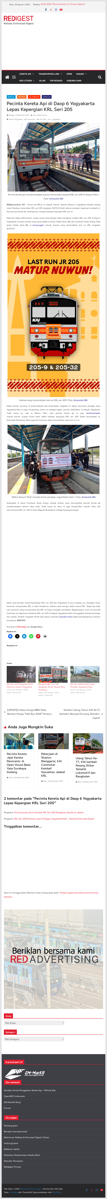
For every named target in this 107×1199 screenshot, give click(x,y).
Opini (69, 73)
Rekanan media (12, 1149)
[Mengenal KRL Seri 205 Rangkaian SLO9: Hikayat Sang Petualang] (53, 674)
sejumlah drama (65, 616)
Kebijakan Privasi (12, 1167)
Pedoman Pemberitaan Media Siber (22, 1155)
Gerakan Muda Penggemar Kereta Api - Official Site (30, 1090)
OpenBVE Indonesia (14, 1096)
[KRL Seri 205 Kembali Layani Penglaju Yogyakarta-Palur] (84, 674)
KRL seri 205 (41, 119)
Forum (7, 1108)
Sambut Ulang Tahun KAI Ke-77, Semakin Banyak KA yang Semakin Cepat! (79, 714)
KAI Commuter (34, 97)
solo (49, 119)
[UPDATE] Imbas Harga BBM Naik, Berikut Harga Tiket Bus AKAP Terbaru (29, 712)
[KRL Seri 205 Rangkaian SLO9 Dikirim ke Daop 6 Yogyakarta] (21, 674)
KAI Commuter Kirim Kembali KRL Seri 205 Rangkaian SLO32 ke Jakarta (49, 812)
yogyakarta (56, 119)
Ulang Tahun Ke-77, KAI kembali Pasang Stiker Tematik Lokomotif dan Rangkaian (87, 767)
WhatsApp (21, 627)
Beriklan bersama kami (15, 1132)
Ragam (80, 73)
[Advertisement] (53, 49)
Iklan (42, 80)
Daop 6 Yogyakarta (16, 119)
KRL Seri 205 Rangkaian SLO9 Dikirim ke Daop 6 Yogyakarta (20, 685)
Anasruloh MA (56, 198)
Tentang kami (10, 1126)
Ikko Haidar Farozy (40, 115)
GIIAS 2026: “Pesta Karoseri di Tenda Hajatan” (63, 4)
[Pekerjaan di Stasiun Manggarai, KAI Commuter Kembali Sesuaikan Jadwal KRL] (53, 735)
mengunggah (38, 225)
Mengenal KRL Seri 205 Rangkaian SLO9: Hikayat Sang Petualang (51, 687)
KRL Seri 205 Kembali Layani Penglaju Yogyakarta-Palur (82, 685)
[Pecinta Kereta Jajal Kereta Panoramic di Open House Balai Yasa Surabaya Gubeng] (19, 735)
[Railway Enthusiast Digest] (7, 77)
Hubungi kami (11, 1143)
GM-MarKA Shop (12, 1102)
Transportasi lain (49, 73)
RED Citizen (26, 80)
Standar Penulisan (13, 1161)
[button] (32, 74)
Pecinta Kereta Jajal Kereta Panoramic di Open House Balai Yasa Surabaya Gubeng (19, 763)
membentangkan (93, 413)
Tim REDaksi (56, 80)
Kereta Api (25, 73)
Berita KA (11, 97)
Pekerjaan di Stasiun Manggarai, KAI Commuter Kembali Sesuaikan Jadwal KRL (53, 765)
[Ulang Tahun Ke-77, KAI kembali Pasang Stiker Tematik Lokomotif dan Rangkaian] (88, 735)
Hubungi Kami (74, 80)
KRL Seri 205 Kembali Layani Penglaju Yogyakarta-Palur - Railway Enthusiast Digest (54, 818)
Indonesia (21, 97)
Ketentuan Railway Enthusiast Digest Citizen (26, 1137)
